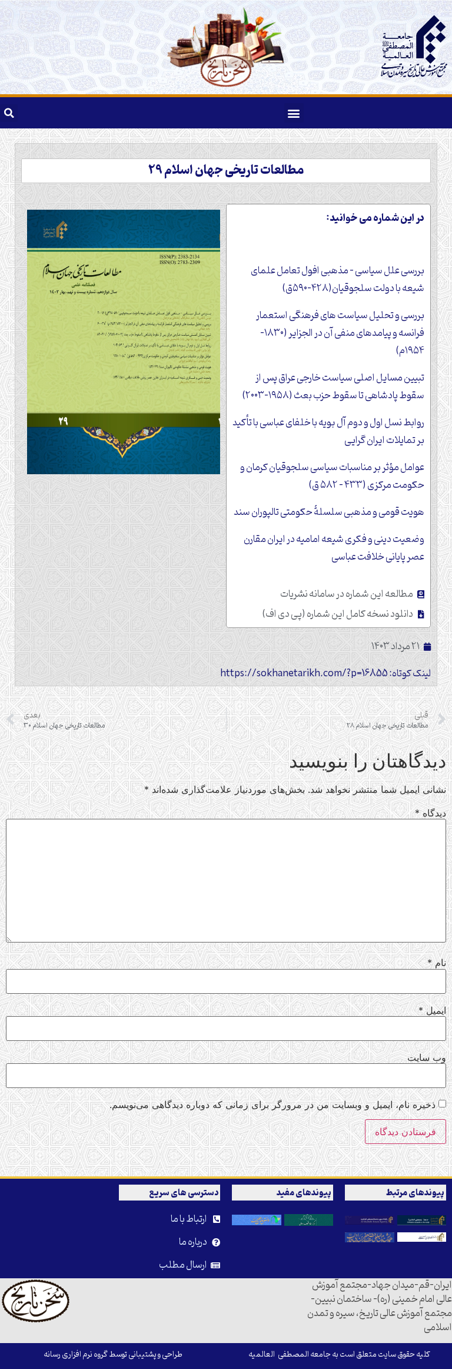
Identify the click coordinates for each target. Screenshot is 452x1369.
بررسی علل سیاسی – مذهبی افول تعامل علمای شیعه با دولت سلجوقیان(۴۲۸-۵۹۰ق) (337, 280)
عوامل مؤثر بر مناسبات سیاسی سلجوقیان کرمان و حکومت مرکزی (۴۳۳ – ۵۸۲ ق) (332, 476)
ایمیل (432, 1010)
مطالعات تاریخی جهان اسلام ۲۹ (226, 170)
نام (436, 962)
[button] (294, 113)
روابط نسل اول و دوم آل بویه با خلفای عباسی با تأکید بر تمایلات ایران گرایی (328, 432)
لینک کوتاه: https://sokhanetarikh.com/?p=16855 (325, 674)
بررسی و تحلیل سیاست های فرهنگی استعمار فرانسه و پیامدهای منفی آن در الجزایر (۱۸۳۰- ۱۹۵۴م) (340, 333)
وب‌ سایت (426, 1057)
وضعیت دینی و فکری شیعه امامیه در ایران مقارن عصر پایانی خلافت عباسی (334, 548)
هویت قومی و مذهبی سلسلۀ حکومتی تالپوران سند (329, 512)
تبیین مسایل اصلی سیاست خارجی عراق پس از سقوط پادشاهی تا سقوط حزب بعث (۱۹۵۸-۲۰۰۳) (333, 387)
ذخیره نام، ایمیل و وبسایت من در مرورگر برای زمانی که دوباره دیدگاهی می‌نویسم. (272, 1104)
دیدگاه (430, 813)
